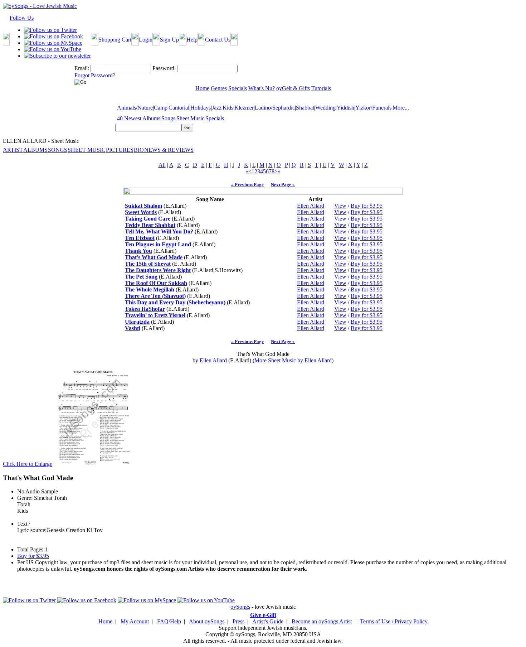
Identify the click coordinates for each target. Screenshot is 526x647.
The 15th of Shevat (148, 264)
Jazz (216, 108)
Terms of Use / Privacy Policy (394, 621)
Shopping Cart (114, 40)
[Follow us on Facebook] (53, 36)
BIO (139, 150)
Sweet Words (141, 212)
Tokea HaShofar (145, 309)
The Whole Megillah (149, 289)
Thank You (138, 251)
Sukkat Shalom (143, 206)
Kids (228, 108)
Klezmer (244, 108)
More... (401, 108)
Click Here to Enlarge (27, 464)
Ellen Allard (310, 206)
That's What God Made (153, 257)
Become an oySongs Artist (322, 621)
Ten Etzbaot (140, 238)
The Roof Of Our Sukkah (156, 283)
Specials (214, 118)
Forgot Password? (94, 75)
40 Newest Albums (138, 118)
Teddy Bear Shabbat (150, 225)
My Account (135, 621)
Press (238, 621)
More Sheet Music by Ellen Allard (293, 360)
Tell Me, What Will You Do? (159, 231)
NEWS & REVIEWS (169, 150)
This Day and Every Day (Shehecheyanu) (175, 302)
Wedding (325, 108)
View (340, 206)
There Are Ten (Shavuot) (155, 296)
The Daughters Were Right (158, 270)
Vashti (132, 328)
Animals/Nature (135, 108)
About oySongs (206, 621)
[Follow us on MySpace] (53, 43)
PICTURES (119, 150)
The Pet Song (141, 277)
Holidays (200, 108)
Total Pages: (31, 549)
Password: (164, 68)
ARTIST (13, 150)
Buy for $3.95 (367, 206)
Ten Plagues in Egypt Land (158, 244)
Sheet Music (190, 118)
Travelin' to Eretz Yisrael (155, 315)
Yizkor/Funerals (373, 108)
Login (145, 40)
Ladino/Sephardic (275, 108)
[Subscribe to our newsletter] (57, 56)
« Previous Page (247, 184)
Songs (168, 118)
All (162, 165)
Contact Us (217, 40)
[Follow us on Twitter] (50, 30)
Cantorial (179, 108)
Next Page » (283, 184)
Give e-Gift (263, 615)
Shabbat (305, 108)
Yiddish (345, 108)
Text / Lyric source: (32, 527)
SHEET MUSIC (87, 150)
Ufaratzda (137, 322)
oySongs (240, 607)
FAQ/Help (169, 621)
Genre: (25, 498)
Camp (160, 108)
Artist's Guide (267, 621)
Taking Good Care (147, 219)
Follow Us (22, 18)
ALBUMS (35, 150)
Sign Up (169, 40)
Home (105, 621)
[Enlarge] (93, 464)
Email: (81, 68)
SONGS (57, 150)
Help (192, 40)
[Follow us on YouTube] (52, 49)
